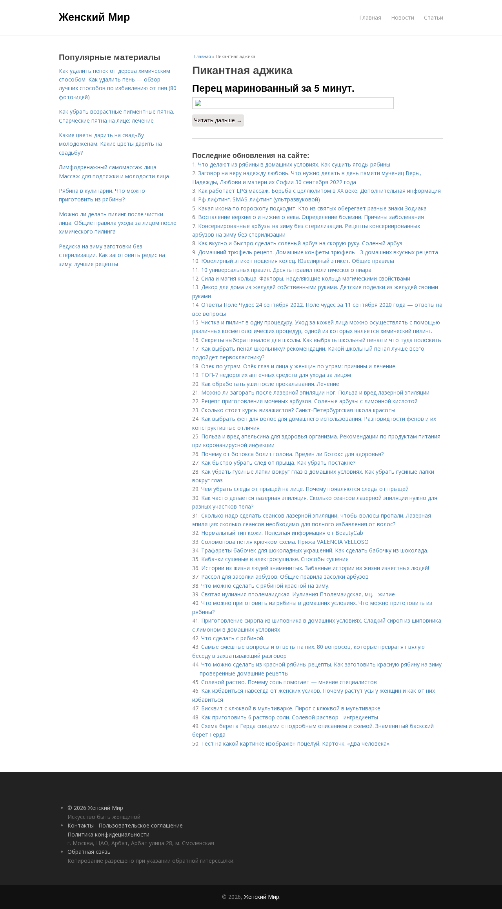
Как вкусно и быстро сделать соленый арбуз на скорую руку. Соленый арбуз (300, 243)
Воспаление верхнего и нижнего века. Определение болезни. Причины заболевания (311, 217)
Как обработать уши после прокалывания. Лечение (270, 384)
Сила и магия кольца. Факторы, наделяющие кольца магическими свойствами (305, 278)
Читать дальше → (218, 120)
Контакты (80, 825)
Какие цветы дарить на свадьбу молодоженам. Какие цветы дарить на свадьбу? (110, 143)
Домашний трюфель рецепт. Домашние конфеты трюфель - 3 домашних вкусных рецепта (318, 252)
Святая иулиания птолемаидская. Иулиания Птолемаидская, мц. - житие (298, 594)
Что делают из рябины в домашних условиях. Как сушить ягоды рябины (294, 164)
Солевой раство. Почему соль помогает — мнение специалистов (289, 682)
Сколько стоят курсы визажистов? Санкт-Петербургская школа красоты (298, 410)
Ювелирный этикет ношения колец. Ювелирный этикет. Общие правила (297, 260)
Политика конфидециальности (108, 834)
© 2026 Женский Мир (95, 807)
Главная (370, 17)
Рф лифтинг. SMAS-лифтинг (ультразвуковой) (259, 199)
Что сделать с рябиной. (232, 638)
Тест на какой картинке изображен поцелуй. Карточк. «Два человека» (295, 743)
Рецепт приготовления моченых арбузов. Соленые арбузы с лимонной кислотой (309, 401)
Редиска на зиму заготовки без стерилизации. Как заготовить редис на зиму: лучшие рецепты (112, 255)
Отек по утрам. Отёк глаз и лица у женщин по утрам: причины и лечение (298, 366)
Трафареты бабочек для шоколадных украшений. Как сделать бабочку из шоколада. (314, 550)
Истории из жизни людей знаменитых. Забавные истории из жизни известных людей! (315, 568)
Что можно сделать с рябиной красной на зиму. (265, 585)
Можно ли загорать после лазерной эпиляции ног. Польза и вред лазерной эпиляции (315, 392)
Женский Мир (94, 16)
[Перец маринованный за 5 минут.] (317, 103)
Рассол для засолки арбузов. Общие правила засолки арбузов (285, 576)
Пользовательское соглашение (140, 825)
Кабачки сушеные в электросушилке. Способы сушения (275, 559)
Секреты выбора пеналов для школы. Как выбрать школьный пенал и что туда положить (321, 340)
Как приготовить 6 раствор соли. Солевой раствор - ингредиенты (289, 717)
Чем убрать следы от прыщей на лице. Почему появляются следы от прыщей (305, 489)
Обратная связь (89, 851)
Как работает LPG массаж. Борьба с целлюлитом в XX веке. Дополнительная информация (319, 190)
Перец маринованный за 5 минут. (273, 88)
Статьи (433, 17)
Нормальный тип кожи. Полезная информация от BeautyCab (282, 532)
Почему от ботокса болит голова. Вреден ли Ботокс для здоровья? (292, 454)
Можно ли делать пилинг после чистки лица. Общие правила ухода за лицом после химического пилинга (117, 222)
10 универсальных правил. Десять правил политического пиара (286, 269)
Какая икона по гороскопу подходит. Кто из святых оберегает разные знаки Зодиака (312, 208)
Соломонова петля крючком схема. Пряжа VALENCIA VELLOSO (285, 541)
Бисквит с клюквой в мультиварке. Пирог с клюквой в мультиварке (290, 708)
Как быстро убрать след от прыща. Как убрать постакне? (278, 462)
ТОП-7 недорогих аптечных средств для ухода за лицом (276, 374)
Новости (402, 17)
